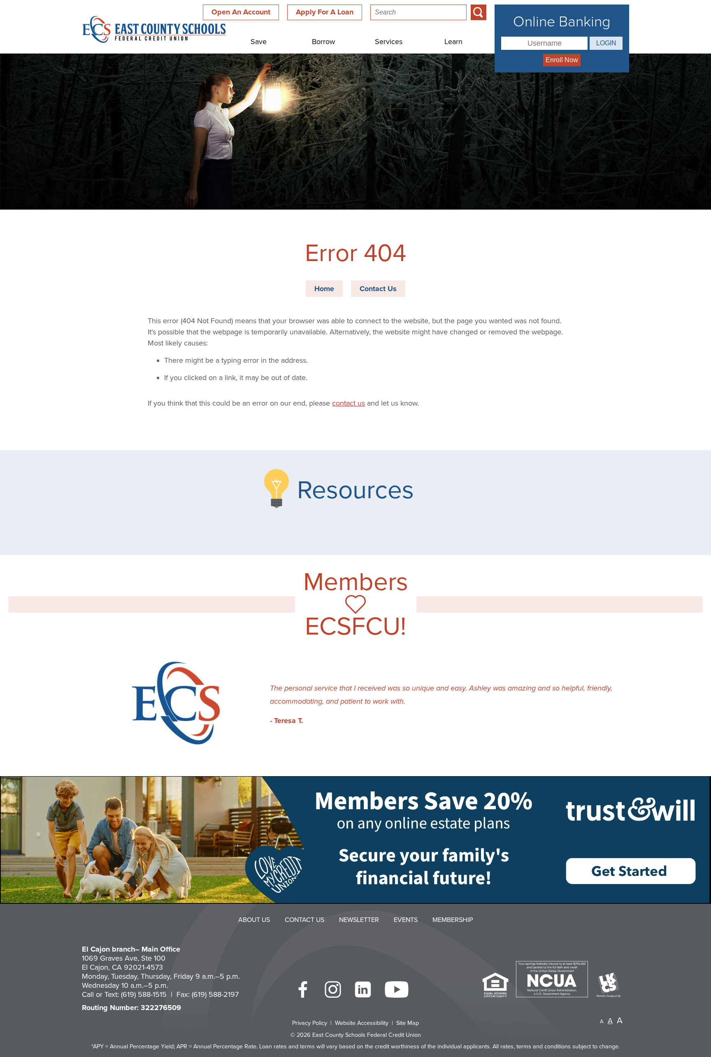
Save (259, 41)
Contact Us (378, 288)
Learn (453, 41)
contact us (348, 403)
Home (324, 288)
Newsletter (359, 920)
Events (406, 920)
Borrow (323, 41)
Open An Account (240, 11)
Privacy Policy (309, 1023)
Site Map (407, 1023)
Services (388, 41)
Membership (452, 920)
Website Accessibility (361, 1023)
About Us (254, 920)
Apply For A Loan (324, 11)
